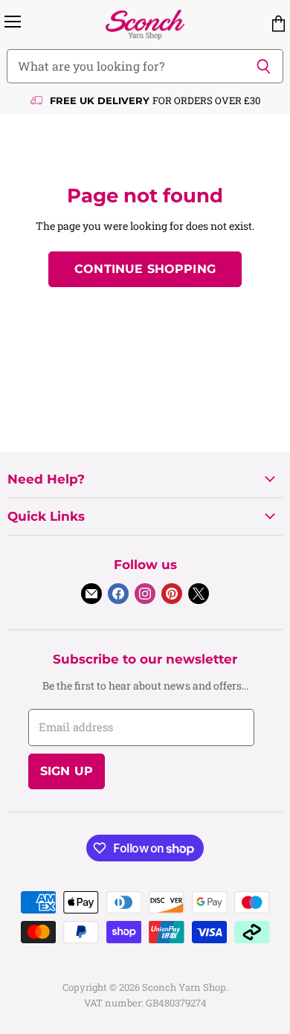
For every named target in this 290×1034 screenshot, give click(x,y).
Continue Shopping (145, 269)
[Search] (263, 66)
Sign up (66, 771)
